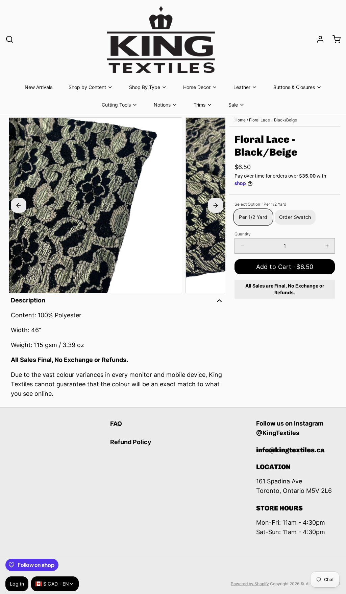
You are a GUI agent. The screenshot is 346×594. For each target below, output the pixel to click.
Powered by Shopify (250, 583)
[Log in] (317, 39)
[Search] (9, 39)
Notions (162, 105)
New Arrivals (38, 87)
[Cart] (334, 39)
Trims (199, 105)
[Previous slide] (18, 205)
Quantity (242, 233)
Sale (233, 105)
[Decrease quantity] (242, 245)
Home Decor (197, 87)
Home (240, 119)
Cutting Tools (116, 105)
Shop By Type (144, 87)
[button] (284, 266)
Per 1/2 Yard (253, 217)
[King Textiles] (161, 39)
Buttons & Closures (294, 87)
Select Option (260, 204)
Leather (241, 87)
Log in (17, 584)
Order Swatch (295, 217)
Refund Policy (130, 442)
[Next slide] (215, 205)
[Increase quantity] (327, 245)
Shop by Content (87, 87)
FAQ (116, 423)
